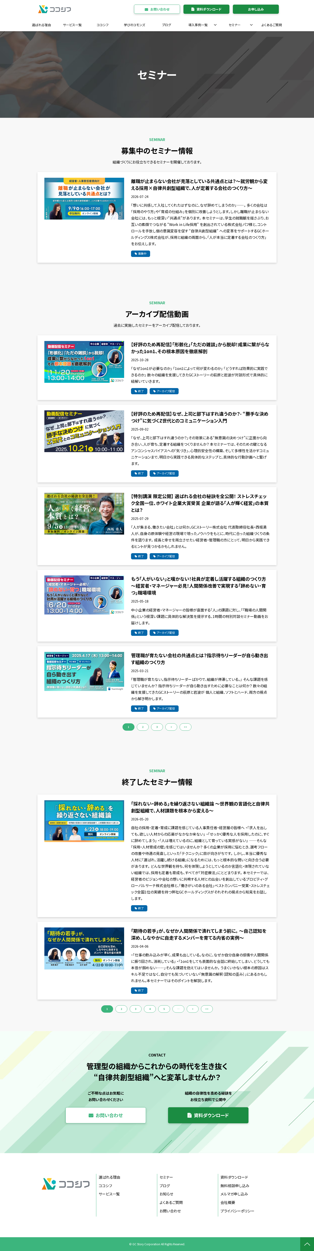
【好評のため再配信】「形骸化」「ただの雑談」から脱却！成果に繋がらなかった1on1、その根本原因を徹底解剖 (200, 348)
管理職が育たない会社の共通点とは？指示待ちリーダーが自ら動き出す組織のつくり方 (199, 658)
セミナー (235, 25)
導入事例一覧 (198, 25)
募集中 (142, 253)
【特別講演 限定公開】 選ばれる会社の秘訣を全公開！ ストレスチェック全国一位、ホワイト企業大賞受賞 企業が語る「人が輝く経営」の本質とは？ (200, 503)
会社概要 (227, 1202)
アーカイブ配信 (166, 391)
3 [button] (157, 727)
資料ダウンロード (209, 9)
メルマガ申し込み (234, 1194)
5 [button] (164, 1009)
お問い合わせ (159, 9)
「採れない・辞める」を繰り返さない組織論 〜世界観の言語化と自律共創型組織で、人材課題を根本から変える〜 (200, 807)
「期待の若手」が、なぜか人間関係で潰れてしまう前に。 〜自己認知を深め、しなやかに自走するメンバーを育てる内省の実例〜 (198, 934)
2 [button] (142, 727)
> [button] (171, 727)
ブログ (166, 25)
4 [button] (150, 1009)
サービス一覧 (72, 25)
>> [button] (185, 727)
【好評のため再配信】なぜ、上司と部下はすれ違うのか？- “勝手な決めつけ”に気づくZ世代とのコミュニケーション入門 (199, 417)
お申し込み (256, 9)
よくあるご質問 (271, 25)
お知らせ (166, 1194)
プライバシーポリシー (237, 1211)
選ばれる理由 (41, 25)
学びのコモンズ (134, 25)
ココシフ (102, 25)
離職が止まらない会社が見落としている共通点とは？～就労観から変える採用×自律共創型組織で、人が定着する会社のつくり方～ (199, 184)
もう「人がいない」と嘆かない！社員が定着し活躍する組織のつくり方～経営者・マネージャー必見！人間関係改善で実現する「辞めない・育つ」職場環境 (198, 585)
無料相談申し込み (234, 1185)
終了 (141, 391)
